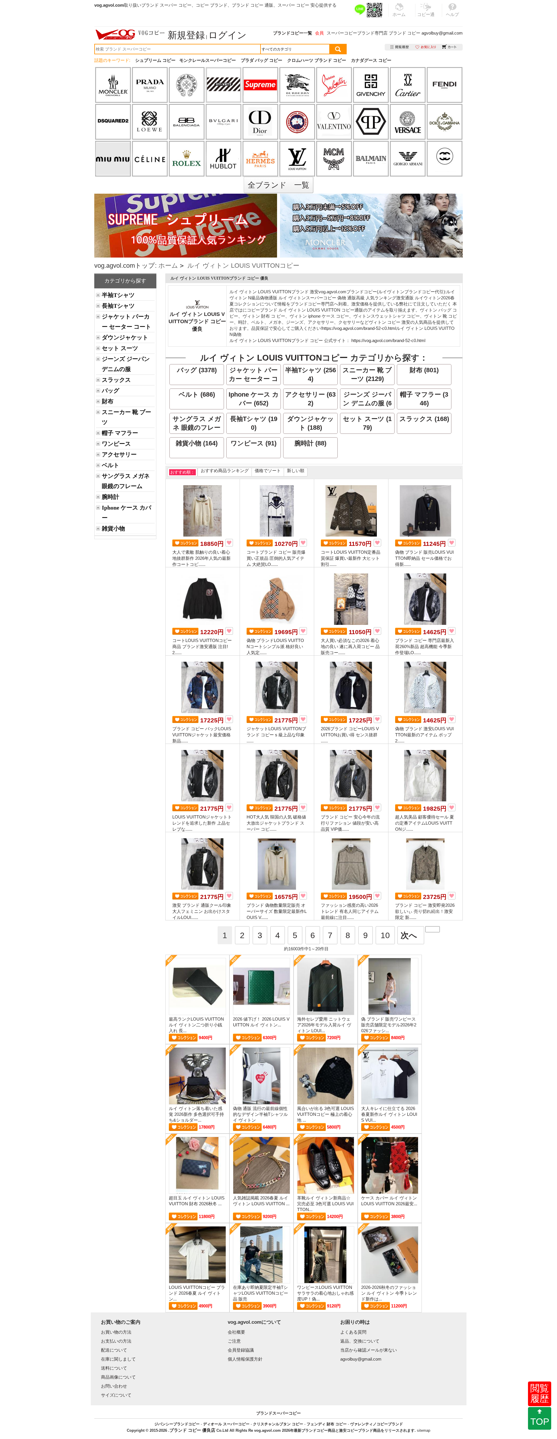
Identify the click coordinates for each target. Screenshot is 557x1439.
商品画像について (118, 1377)
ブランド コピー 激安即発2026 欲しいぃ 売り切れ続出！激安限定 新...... (425, 911)
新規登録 (186, 35)
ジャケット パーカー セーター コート (126, 321)
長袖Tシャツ (118, 306)
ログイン (227, 35)
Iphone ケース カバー (126, 512)
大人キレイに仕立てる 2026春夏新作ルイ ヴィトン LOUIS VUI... (389, 1114)
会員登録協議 (241, 1350)
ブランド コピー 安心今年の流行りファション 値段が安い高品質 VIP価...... (350, 823)
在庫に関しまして (118, 1359)
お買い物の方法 (116, 1332)
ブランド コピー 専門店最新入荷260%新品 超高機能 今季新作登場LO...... (424, 646)
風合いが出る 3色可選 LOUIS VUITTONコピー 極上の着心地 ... (325, 1114)
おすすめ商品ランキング (225, 470)
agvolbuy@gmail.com (442, 32)
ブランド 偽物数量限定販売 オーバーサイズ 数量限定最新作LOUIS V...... (277, 911)
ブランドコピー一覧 (292, 32)
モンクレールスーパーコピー (207, 60)
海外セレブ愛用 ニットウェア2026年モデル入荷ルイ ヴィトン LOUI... (324, 1025)
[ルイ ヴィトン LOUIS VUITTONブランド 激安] (197, 302)
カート (449, 47)
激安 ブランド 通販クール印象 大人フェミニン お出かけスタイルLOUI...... (201, 911)
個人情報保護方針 (245, 1359)
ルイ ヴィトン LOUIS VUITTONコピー (243, 265)
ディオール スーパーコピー (226, 1424)
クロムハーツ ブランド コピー (316, 60)
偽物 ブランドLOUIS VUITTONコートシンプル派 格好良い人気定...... (275, 646)
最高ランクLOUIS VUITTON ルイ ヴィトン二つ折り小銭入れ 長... (196, 1025)
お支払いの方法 (116, 1341)
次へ (409, 935)
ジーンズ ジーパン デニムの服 (126, 364)
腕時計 (110, 497)
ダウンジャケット (125, 337)
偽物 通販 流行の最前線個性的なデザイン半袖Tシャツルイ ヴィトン (260, 1114)
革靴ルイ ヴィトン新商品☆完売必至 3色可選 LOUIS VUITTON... (325, 1203)
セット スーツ (120, 348)
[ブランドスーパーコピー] (130, 34)
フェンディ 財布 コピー (327, 1424)
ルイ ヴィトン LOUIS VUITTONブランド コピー (276, 340)
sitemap (423, 1430)
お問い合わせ (114, 1386)
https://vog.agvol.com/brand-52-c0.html (359, 328)
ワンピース (116, 443)
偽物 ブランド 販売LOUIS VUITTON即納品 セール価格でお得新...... (424, 558)
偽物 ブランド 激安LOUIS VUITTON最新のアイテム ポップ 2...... (424, 734)
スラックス (116, 380)
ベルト (110, 465)
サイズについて (116, 1395)
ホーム (168, 265)
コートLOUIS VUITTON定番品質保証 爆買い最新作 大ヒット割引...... (350, 558)
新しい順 (295, 470)
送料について (114, 1368)
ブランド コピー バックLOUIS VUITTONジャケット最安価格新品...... (201, 734)
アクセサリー (119, 454)
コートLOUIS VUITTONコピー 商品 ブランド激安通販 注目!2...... (202, 646)
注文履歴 (399, 47)
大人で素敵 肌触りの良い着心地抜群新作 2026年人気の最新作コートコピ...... (201, 558)
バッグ (110, 390)
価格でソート (268, 470)
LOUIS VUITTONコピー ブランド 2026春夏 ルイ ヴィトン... (197, 1293)
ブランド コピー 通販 (252, 5)
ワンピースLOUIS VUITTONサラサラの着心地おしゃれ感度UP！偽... (325, 1293)
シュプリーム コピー (155, 60)
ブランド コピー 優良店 (192, 1430)
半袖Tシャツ (118, 295)
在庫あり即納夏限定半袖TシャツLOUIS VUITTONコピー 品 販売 (260, 1293)
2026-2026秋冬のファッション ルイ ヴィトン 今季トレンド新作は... (389, 1293)
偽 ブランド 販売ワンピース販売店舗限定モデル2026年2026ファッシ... (388, 1025)
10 (385, 935)
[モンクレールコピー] (371, 226)
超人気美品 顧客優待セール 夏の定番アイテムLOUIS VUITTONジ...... (424, 823)
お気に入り (425, 47)
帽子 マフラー (120, 433)
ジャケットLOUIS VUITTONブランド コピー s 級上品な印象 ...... (276, 734)
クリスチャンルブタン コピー (278, 1424)
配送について (114, 1350)
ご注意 (234, 1341)
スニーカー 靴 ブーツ (126, 417)
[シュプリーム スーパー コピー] (185, 196)
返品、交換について (359, 1341)
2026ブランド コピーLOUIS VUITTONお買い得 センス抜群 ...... (350, 734)
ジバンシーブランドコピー (177, 1424)
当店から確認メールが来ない (368, 1350)
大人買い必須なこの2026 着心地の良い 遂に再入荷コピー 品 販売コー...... (350, 646)
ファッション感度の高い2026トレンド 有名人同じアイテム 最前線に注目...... (350, 911)
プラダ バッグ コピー (261, 60)
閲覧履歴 (539, 1393)
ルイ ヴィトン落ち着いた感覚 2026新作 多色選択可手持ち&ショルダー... (196, 1114)
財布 (107, 401)
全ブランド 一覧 (278, 185)
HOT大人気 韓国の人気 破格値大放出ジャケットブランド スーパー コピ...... (276, 823)
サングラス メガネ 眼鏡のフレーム (126, 481)
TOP (539, 1421)
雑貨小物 (113, 528)
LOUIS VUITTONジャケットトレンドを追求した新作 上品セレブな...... (202, 823)
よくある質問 (353, 1332)
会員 (319, 32)
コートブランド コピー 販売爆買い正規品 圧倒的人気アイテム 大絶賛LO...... (276, 558)
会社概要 (236, 1332)
